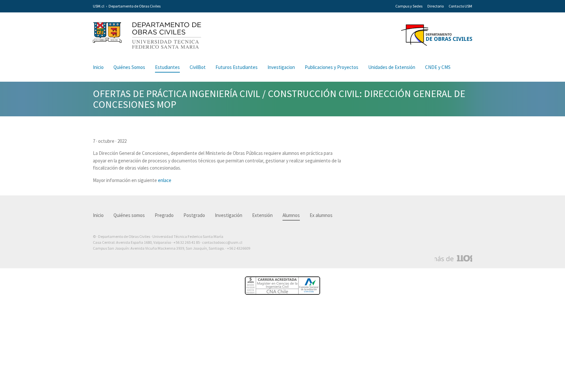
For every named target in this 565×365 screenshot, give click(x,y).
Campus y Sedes (408, 6)
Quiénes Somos (129, 67)
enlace (164, 180)
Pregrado (164, 215)
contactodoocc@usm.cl (222, 242)
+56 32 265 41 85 (186, 242)
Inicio (98, 67)
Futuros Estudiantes (236, 67)
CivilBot (198, 67)
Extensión (262, 215)
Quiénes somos (129, 215)
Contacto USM (460, 6)
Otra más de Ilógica (453, 258)
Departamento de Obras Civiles (135, 6)
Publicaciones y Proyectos (331, 67)
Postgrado (194, 215)
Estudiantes (167, 67)
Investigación (228, 215)
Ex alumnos (321, 215)
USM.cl (98, 6)
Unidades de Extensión (391, 67)
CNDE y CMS (438, 67)
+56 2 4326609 (238, 248)
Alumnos (291, 215)
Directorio (435, 6)
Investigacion (281, 67)
